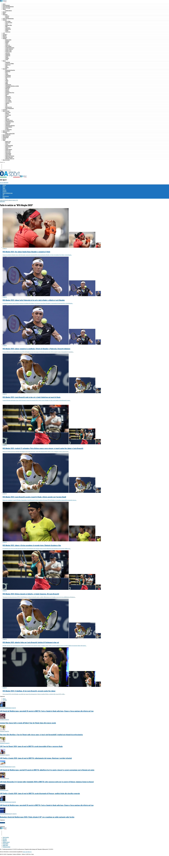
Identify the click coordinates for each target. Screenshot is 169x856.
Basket (7, 42)
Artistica (7, 16)
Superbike (7, 62)
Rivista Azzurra (6, 5)
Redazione (5, 840)
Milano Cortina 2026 (10, 133)
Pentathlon (7, 87)
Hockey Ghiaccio (9, 49)
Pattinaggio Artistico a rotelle (12, 86)
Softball (7, 58)
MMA (6, 83)
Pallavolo (5, 37)
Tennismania (8, 153)
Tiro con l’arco (8, 101)
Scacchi (7, 90)
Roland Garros (8, 10)
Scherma (7, 91)
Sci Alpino (5, 109)
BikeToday (7, 142)
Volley (6, 59)
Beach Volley (8, 39)
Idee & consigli (6, 160)
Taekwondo (8, 96)
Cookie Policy (5, 845)
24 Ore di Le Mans (9, 63)
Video (4, 140)
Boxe (6, 72)
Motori (4, 60)
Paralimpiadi (8, 84)
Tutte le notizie (6, 130)
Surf (6, 95)
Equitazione (8, 76)
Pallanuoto (7, 55)
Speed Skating (8, 127)
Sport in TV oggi (6, 8)
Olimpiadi (5, 132)
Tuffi (6, 104)
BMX (6, 26)
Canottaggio (8, 75)
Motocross (7, 65)
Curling (6, 128)
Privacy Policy (5, 843)
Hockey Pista (8, 50)
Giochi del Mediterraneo (8, 6)
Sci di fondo (8, 115)
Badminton (7, 71)
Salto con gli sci (9, 120)
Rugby (6, 57)
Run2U (6, 148)
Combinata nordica (9, 121)
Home (4, 4)
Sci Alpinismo (8, 129)
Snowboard (7, 123)
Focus (6, 144)
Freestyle (7, 124)
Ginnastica (5, 14)
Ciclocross (7, 31)
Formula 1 (5, 34)
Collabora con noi (6, 842)
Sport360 (5, 68)
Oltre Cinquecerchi (9, 108)
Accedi (4, 138)
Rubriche (7, 88)
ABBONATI (5, 182)
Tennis (4, 9)
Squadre (4, 38)
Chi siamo (5, 839)
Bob (6, 117)
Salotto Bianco (8, 149)
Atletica (4, 12)
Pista (6, 24)
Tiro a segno (8, 100)
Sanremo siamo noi (9, 158)
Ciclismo (5, 20)
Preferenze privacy (6, 847)
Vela (6, 105)
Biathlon (7, 113)
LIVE (4, 33)
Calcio (6, 43)
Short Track (7, 112)
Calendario (7, 28)
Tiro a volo (7, 99)
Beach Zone (8, 141)
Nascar (7, 67)
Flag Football (8, 46)
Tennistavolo (8, 97)
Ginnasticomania (9, 145)
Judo (6, 79)
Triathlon (7, 103)
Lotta (6, 82)
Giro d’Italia (7, 21)
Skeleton (7, 119)
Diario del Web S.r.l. (27, 851)
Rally (6, 66)
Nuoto (4, 13)
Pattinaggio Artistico (10, 125)
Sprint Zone (8, 150)
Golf (6, 78)
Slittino (7, 116)
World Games (6, 136)
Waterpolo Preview (9, 156)
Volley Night (8, 154)
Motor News (8, 146)
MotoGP (4, 35)
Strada (6, 30)
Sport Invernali (6, 111)
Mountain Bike (8, 25)
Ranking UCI (8, 29)
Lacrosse (7, 53)
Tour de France (8, 22)
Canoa (6, 74)
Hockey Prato (8, 51)
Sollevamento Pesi (9, 92)
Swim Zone (7, 152)
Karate (6, 80)
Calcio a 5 (7, 45)
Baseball (7, 41)
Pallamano (7, 54)
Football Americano (9, 47)
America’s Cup (8, 107)
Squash (7, 94)
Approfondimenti (6, 135)
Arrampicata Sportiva (10, 70)
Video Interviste (9, 157)
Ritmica (7, 17)
